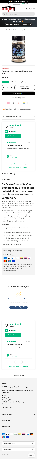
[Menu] (34, 8)
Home (3, 30)
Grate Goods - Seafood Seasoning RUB (15, 30)
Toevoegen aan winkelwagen (24, 87)
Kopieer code (27, 24)
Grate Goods (5, 68)
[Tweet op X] (7, 173)
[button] (30, 8)
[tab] (6, 179)
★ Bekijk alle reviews (13, 136)
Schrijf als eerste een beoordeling (18, 307)
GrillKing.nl (8, 454)
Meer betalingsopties (18, 98)
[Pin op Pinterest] (14, 173)
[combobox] (18, 14)
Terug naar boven (18, 375)
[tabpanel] (18, 214)
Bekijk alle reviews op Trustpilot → (18, 167)
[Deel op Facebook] (11, 173)
